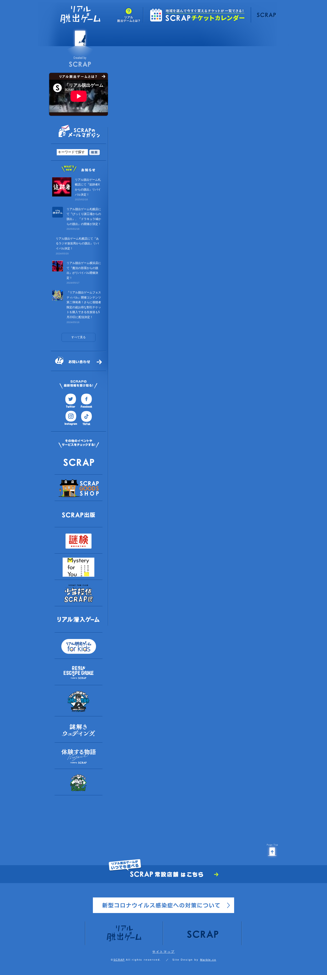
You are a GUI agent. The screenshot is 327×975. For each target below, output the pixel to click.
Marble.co (208, 959)
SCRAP (119, 959)
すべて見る (78, 337)
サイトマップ (163, 951)
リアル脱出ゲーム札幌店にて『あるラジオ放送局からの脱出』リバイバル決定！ (77, 243)
